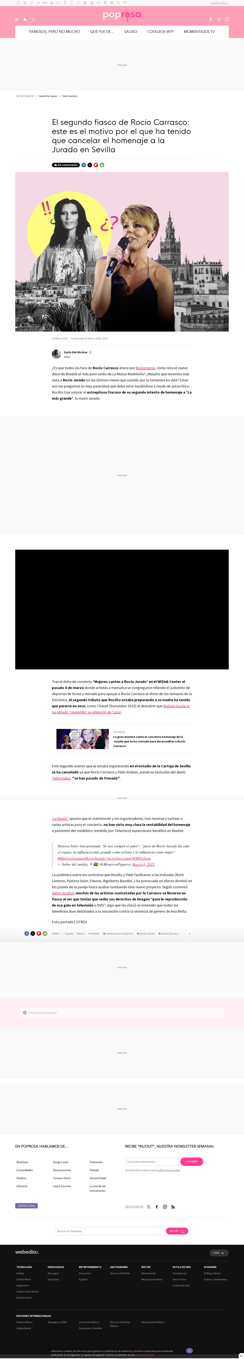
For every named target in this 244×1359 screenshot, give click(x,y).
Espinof (83, 1279)
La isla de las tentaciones (98, 1188)
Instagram (227, 19)
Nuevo (25, 19)
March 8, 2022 (143, 864)
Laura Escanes (62, 1186)
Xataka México (24, 1322)
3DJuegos (53, 1273)
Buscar (33, 19)
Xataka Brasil (23, 1328)
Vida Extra (53, 1279)
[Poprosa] (122, 15)
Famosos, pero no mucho (54, 31)
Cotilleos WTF (160, 31)
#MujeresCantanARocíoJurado (81, 858)
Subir (216, 1252)
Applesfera (22, 1285)
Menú (17, 19)
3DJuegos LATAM (57, 1322)
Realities (22, 1162)
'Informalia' (61, 778)
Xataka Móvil (23, 1279)
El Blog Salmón (212, 1273)
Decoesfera (179, 1279)
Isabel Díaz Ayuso (48, 96)
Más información (145, 1355)
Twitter (219, 19)
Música (81, 933)
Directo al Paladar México (120, 1324)
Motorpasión (148, 1273)
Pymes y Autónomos (215, 1279)
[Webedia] (27, 1251)
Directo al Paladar (120, 1273)
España (69, 933)
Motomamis (145, 367)
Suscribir (191, 1161)
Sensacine (85, 1273)
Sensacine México (89, 1322)
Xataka (20, 1273)
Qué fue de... (102, 31)
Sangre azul (60, 1162)
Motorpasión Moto (151, 1279)
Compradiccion (181, 1285)
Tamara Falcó (62, 1178)
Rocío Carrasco (170, 933)
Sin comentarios (68, 165)
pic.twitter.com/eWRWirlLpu (128, 858)
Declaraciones (62, 1170)
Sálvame (21, 1186)
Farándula (93, 933)
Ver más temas (26, 1205)
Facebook (211, 19)
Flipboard (96, 165)
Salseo (130, 31)
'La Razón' (60, 818)
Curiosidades (24, 1170)
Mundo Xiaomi (24, 1297)
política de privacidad (168, 1170)
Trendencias (180, 1273)
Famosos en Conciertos (119, 933)
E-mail (102, 165)
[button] (77, 352)
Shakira (21, 1178)
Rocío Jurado (147, 933)
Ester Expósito (70, 96)
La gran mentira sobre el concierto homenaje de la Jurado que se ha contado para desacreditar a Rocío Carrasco (149, 741)
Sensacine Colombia (90, 1328)
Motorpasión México (153, 1322)
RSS (173, 1206)
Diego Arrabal (63, 893)
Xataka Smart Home (27, 1291)
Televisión (96, 1162)
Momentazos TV (199, 31)
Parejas (94, 1170)
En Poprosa (119, 732)
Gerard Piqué (98, 1178)
